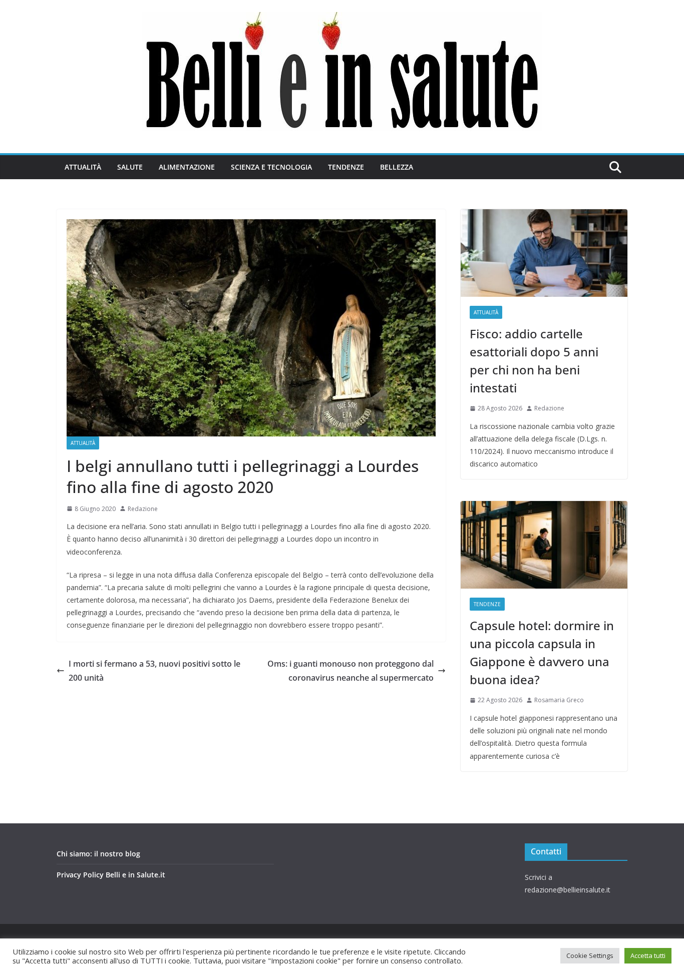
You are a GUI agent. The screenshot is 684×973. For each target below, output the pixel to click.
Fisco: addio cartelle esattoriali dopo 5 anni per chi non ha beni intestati (534, 360)
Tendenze (346, 167)
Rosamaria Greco (559, 700)
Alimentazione (187, 167)
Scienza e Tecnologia (271, 167)
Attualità (83, 167)
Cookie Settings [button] (589, 955)
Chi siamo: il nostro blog (98, 853)
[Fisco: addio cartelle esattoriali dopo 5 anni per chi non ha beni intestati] (544, 253)
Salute (130, 167)
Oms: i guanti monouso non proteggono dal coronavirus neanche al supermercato (350, 671)
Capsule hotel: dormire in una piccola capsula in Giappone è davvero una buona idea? (542, 652)
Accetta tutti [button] (647, 955)
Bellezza (396, 167)
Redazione (143, 509)
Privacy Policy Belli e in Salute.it (111, 874)
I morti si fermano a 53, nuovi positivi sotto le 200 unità (154, 671)
